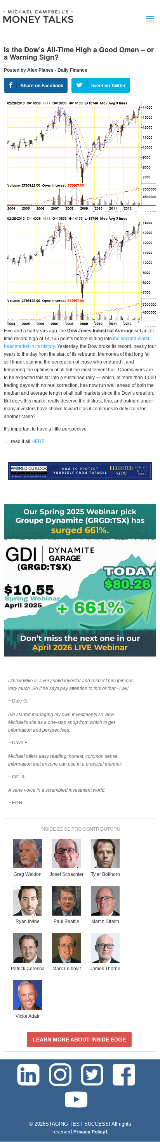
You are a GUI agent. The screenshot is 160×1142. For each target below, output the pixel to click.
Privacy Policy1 (90, 1132)
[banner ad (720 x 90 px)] (80, 478)
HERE (38, 441)
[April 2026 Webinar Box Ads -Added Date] (80, 655)
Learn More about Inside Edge (79, 1039)
